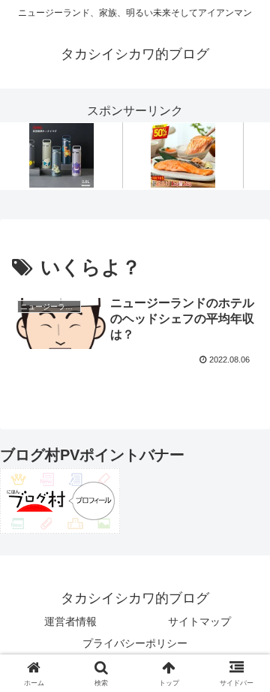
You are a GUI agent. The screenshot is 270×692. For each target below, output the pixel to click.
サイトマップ (199, 621)
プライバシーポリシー (135, 643)
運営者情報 (70, 621)
